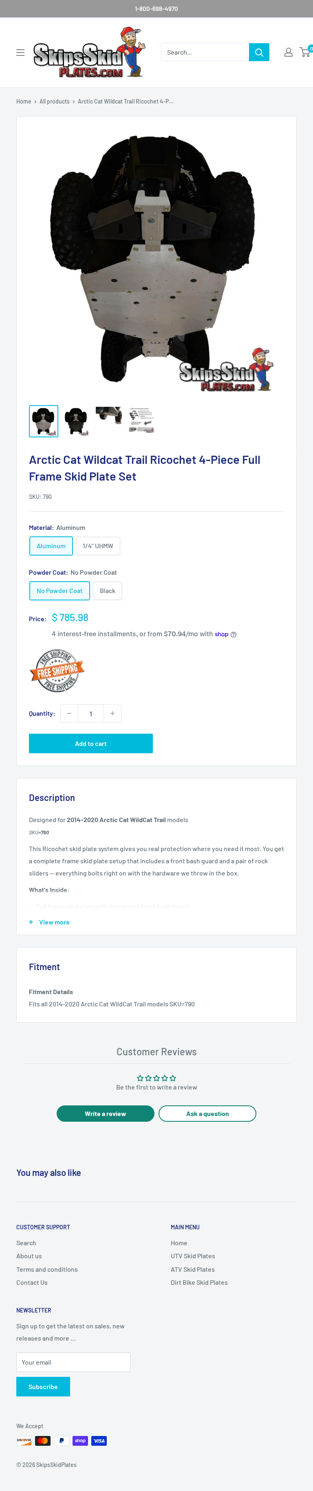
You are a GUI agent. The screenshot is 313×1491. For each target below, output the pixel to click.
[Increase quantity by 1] (112, 713)
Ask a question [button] (207, 1113)
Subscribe (43, 1386)
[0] (305, 52)
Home (23, 101)
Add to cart (91, 743)
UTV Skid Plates (193, 1255)
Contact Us (32, 1282)
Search (26, 1242)
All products (55, 101)
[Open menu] (20, 52)
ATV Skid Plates (193, 1269)
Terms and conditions (47, 1269)
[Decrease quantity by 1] (69, 713)
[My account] (288, 52)
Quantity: (42, 713)
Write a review (105, 1113)
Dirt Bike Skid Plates (199, 1282)
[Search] (259, 52)
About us (29, 1255)
